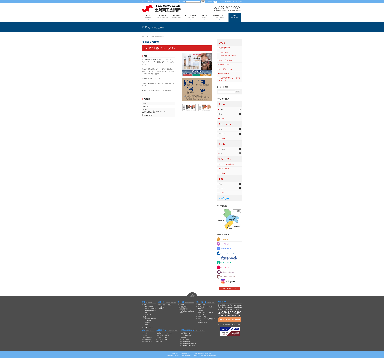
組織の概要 (228, 1)
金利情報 (147, 322)
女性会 (145, 335)
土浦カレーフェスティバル (164, 333)
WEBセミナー (163, 309)
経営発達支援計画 (202, 322)
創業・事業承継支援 (150, 308)
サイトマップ (236, 324)
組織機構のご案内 (224, 48)
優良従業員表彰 (183, 309)
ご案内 (234, 17)
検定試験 (161, 307)
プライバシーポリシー (224, 324)
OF (192, 355)
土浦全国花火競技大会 (163, 335)
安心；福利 (176, 17)
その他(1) (222, 118)
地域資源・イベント (219, 17)
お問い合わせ (238, 1)
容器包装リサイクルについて (205, 312)
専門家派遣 (148, 314)
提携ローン (148, 325)
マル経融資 (148, 320)
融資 (144, 317)
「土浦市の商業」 (202, 317)
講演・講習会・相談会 (165, 305)
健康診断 (181, 305)
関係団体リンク (224, 64)
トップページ (145, 36)
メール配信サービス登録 (188, 345)
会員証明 (200, 310)
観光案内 (159, 341)
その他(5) (222, 193)
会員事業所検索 (159, 36)
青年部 (145, 333)
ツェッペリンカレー (162, 339)
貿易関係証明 (201, 305)
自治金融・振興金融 (150, 318)
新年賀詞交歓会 (147, 341)
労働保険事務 (183, 307)
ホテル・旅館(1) (224, 168)
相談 (144, 305)
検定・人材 (162, 17)
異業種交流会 (147, 339)
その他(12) (223, 198)
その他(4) (222, 138)
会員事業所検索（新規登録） (189, 343)
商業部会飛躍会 (147, 337)
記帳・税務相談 (149, 306)
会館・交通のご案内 (225, 60)
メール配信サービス (225, 69)
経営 (148, 17)
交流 (204, 17)
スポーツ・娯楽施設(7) (226, 164)
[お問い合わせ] (230, 301)
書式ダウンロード (148, 327)
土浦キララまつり (162, 337)
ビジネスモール (202, 315)
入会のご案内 (223, 52)
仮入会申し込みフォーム (228, 55)
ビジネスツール (190, 17)
